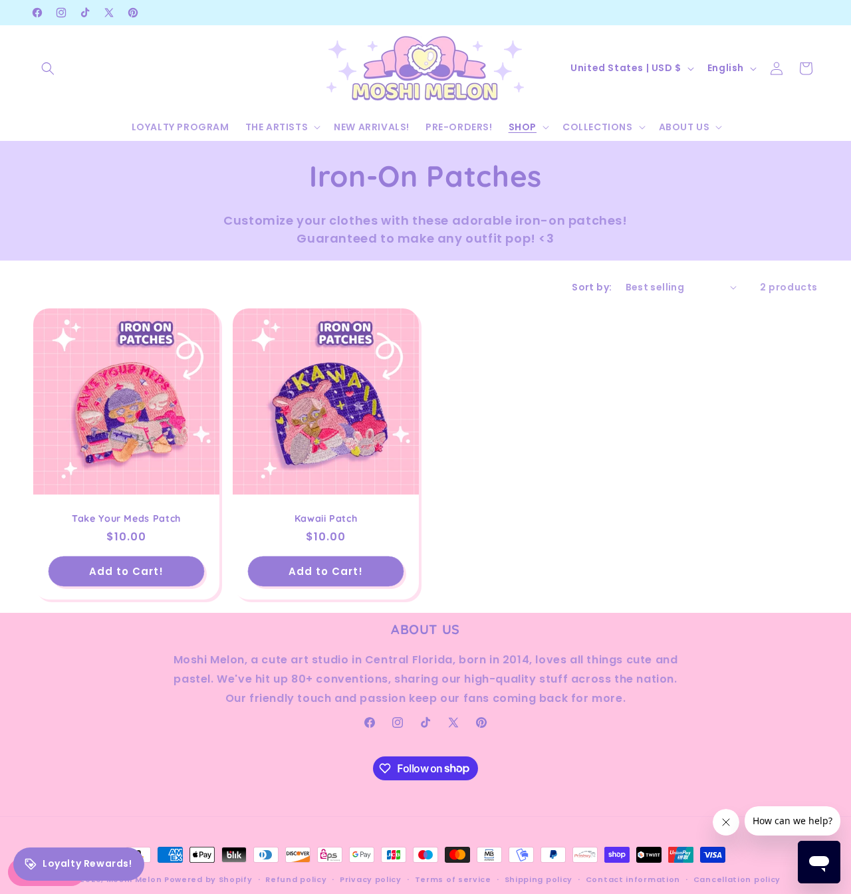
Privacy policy (371, 878)
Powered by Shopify (208, 879)
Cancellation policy (737, 878)
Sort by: (592, 287)
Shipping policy (539, 878)
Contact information (633, 878)
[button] (47, 68)
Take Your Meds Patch (126, 518)
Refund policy (295, 878)
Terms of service (453, 878)
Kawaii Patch (326, 518)
